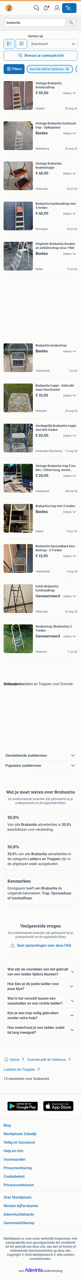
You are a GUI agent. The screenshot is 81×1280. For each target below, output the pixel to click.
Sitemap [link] (27, 1223)
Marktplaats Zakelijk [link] (20, 1134)
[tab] (9, 44)
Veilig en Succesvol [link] (19, 1142)
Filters (17, 69)
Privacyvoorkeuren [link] (19, 1185)
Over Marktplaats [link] (18, 1197)
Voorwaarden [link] (14, 1159)
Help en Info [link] (13, 1151)
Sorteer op (35, 36)
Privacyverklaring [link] (18, 1168)
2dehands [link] (26, 1214)
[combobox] (35, 22)
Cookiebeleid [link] (14, 1176)
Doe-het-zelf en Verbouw (47, 69)
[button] (46, 8)
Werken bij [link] (12, 1206)
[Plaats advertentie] (69, 8)
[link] (9, 8)
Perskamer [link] (29, 1206)
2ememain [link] (12, 1223)
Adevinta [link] (11, 1214)
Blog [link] (7, 1125)
